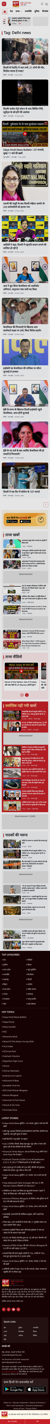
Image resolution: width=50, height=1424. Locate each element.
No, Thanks (12, 1421)
